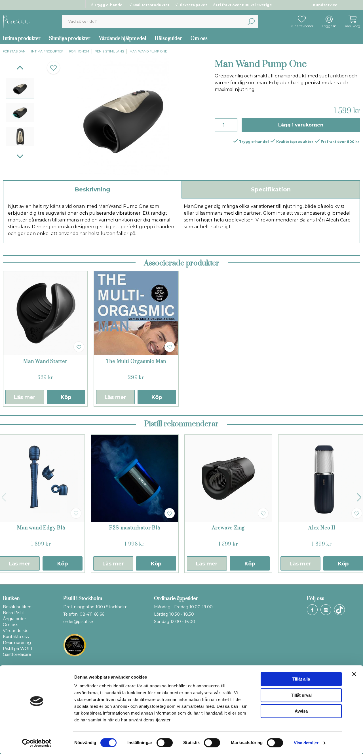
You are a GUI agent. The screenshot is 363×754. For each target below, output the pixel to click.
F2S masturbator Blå (134, 528)
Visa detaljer (306, 742)
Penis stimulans (109, 51)
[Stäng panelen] (354, 674)
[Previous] (20, 67)
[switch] (165, 742)
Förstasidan (14, 51)
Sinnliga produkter (69, 38)
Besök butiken (17, 606)
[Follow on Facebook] (312, 610)
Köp (66, 397)
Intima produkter (47, 51)
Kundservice (325, 5)
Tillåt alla (301, 679)
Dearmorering (17, 642)
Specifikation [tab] (271, 189)
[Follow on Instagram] (326, 610)
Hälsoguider (168, 38)
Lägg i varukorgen (300, 125)
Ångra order (14, 618)
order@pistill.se (78, 621)
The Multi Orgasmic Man (136, 361)
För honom (79, 51)
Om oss (199, 38)
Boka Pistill (13, 612)
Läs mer (24, 397)
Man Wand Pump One (148, 51)
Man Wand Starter (45, 361)
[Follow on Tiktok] (339, 610)
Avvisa (301, 711)
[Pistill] (16, 21)
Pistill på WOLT (18, 648)
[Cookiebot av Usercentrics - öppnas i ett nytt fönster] (37, 743)
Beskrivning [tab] (92, 189)
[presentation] (20, 88)
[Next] (20, 156)
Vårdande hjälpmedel (122, 38)
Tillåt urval (301, 695)
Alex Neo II (321, 528)
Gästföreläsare (17, 654)
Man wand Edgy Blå (41, 528)
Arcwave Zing (228, 528)
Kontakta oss (16, 636)
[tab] (20, 88)
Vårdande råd (16, 630)
